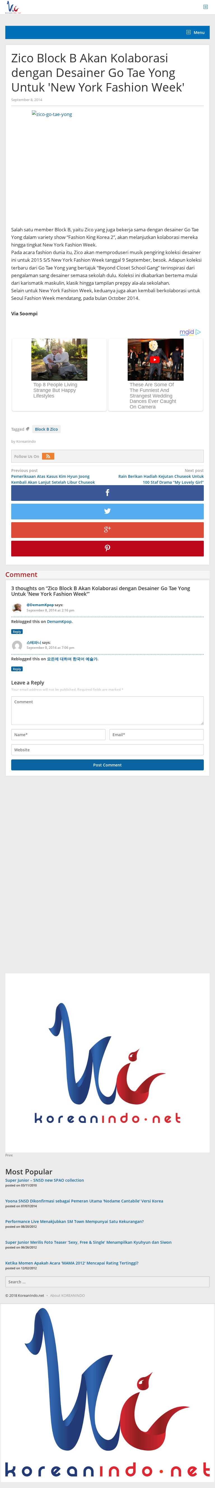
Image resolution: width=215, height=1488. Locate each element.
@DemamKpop (40, 604)
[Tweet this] (107, 511)
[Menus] (207, 7)
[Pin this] (107, 548)
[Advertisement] (47, 878)
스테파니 (34, 642)
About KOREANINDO (67, 1295)
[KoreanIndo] (13, 6)
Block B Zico (46, 429)
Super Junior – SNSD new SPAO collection (44, 1180)
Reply (17, 631)
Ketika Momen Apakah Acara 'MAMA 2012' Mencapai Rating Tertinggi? (71, 1263)
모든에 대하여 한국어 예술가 (72, 658)
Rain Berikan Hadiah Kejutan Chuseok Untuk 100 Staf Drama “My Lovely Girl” (161, 476)
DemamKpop (59, 621)
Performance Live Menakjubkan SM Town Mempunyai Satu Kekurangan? (74, 1221)
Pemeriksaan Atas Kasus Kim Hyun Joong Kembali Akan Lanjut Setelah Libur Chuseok (53, 476)
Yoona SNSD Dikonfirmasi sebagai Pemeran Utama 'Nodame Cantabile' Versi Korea (84, 1201)
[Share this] (107, 493)
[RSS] (49, 456)
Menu (199, 32)
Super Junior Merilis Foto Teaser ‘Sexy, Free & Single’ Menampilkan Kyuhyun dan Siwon (88, 1242)
